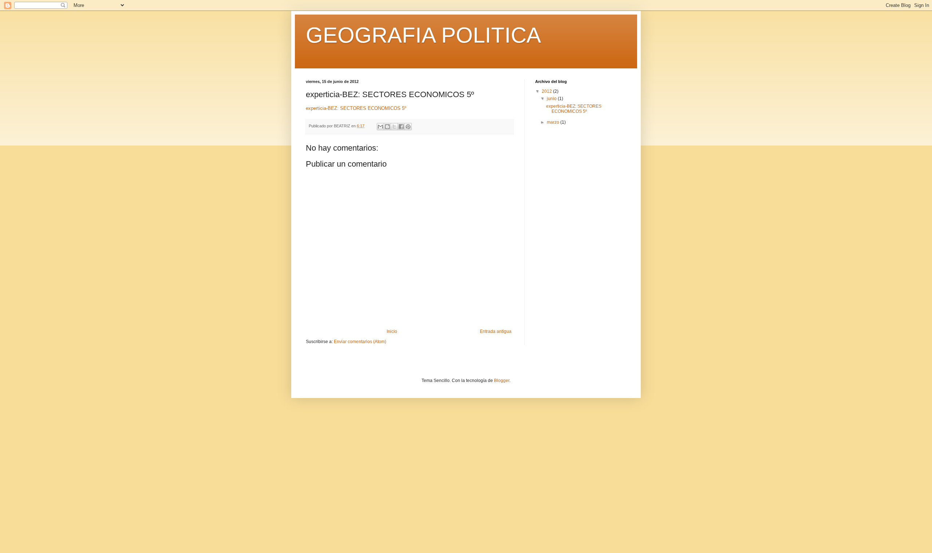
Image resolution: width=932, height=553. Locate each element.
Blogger (501, 380)
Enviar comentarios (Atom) (360, 341)
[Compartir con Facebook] (401, 126)
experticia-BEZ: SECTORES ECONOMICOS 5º (356, 108)
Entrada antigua (496, 331)
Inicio (392, 331)
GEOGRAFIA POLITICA (423, 35)
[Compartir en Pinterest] (408, 126)
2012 (547, 91)
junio (552, 98)
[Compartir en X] (394, 126)
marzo (553, 122)
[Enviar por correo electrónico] (380, 126)
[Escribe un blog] (387, 126)
